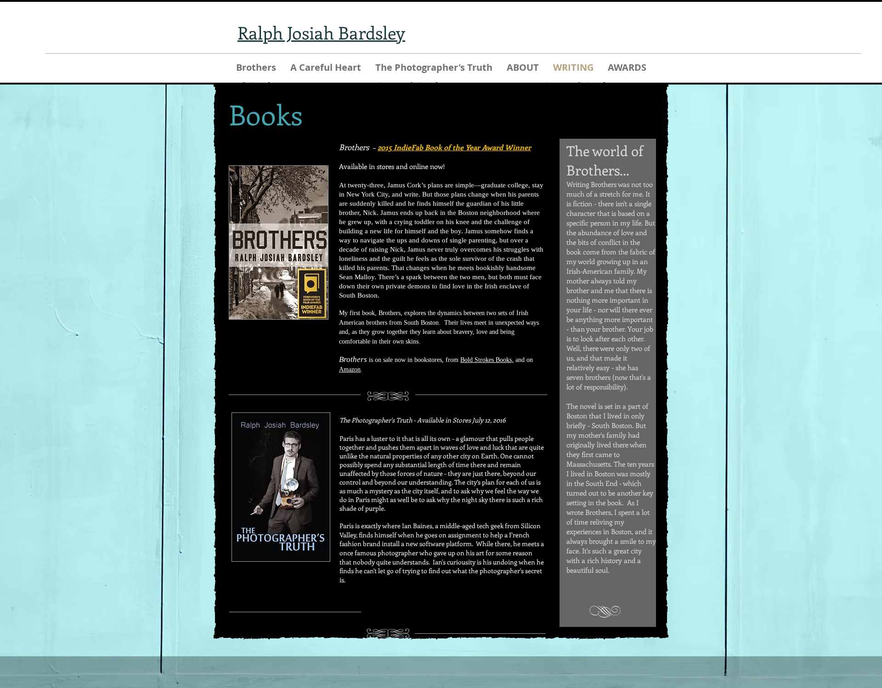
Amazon (350, 369)
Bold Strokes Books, (487, 359)
